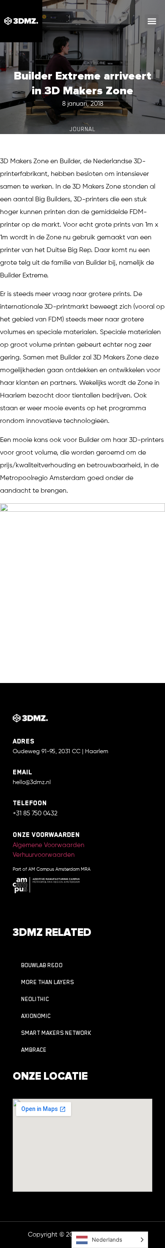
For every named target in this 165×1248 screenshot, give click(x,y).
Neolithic (35, 999)
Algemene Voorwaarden (48, 845)
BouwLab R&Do (42, 965)
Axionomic (36, 1016)
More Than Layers (47, 982)
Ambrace (34, 1050)
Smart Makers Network (56, 1033)
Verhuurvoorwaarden (43, 855)
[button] (152, 21)
